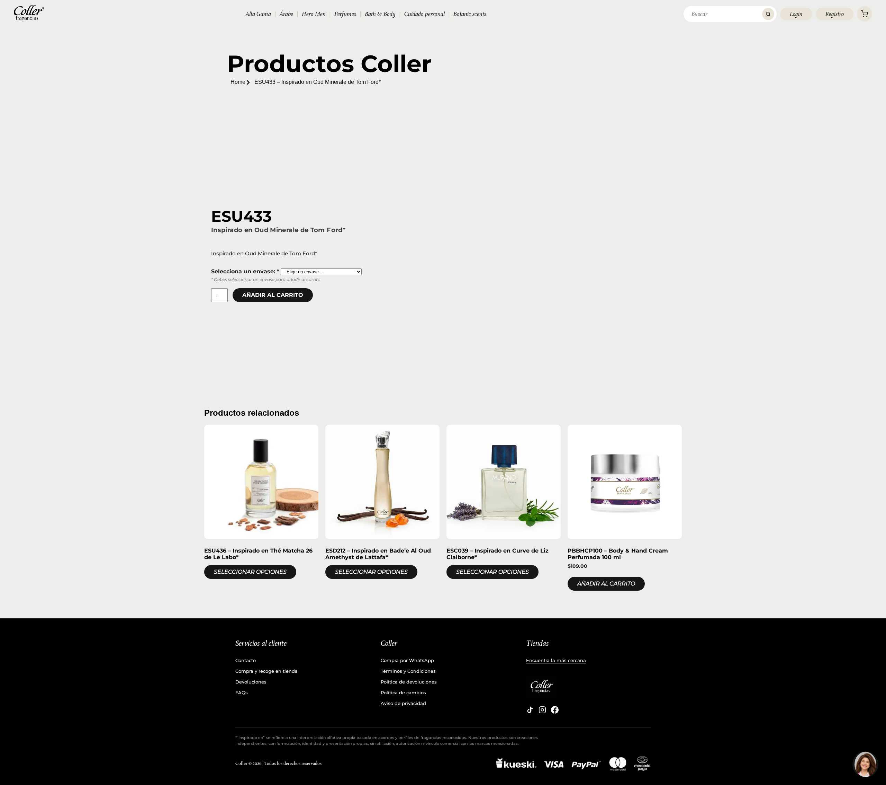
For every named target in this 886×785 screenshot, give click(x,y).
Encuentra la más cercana (556, 660)
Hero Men (314, 13)
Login (796, 14)
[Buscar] (768, 14)
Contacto (245, 660)
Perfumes (345, 13)
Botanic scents (469, 13)
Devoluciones (250, 682)
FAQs (241, 692)
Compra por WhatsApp (407, 660)
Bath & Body (380, 13)
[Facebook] (555, 710)
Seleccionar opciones (250, 571)
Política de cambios (403, 692)
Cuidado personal (424, 13)
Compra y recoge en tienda (266, 671)
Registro (834, 14)
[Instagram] (542, 710)
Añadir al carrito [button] (606, 583)
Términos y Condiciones (408, 671)
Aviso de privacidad (403, 703)
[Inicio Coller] (29, 13)
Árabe (286, 13)
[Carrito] (864, 13)
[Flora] (865, 764)
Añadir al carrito (272, 295)
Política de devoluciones (409, 682)
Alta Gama (258, 13)
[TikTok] (530, 710)
